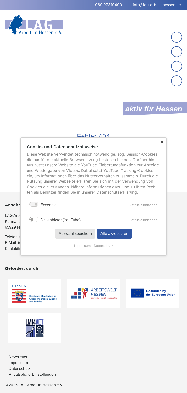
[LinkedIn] (176, 51)
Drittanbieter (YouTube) (60, 220)
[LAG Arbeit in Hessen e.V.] (34, 25)
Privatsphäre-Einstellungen (32, 374)
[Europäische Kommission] (152, 293)
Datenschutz (103, 246)
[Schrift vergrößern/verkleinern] (177, 66)
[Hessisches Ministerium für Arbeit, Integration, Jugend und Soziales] (34, 293)
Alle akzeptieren (114, 234)
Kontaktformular (18, 249)
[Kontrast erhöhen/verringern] (177, 81)
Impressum (82, 246)
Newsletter (18, 357)
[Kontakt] (176, 37)
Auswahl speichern (75, 234)
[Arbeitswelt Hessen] (93, 293)
